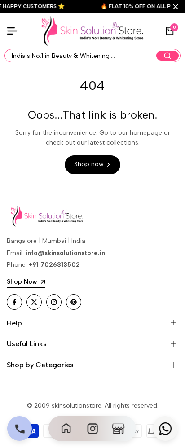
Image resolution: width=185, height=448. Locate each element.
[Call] (19, 428)
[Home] (67, 428)
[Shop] (118, 428)
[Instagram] (93, 428)
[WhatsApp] (165, 428)
